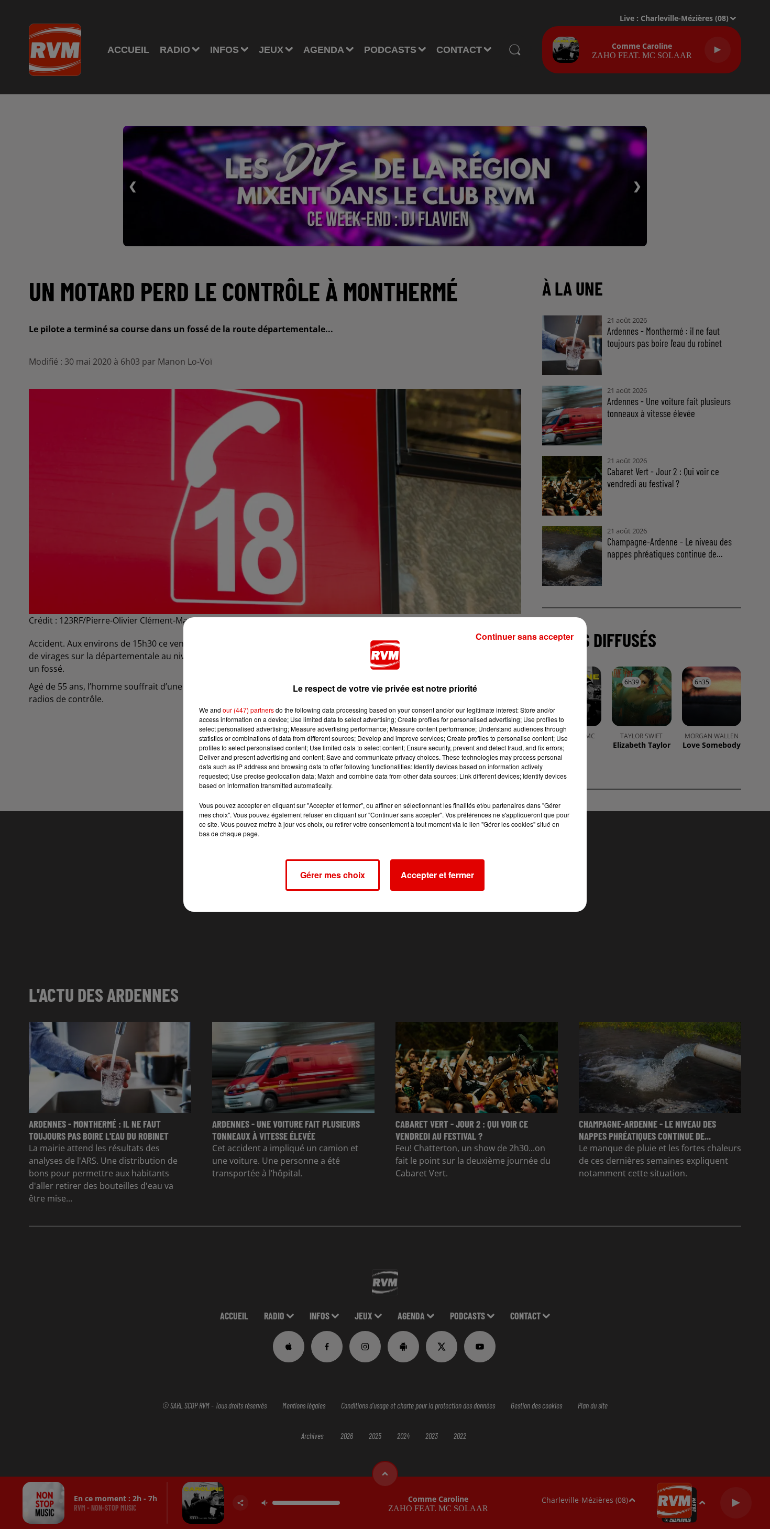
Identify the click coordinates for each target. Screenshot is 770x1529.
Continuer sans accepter (525, 636)
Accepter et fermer (437, 875)
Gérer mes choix (332, 875)
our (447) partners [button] (248, 709)
